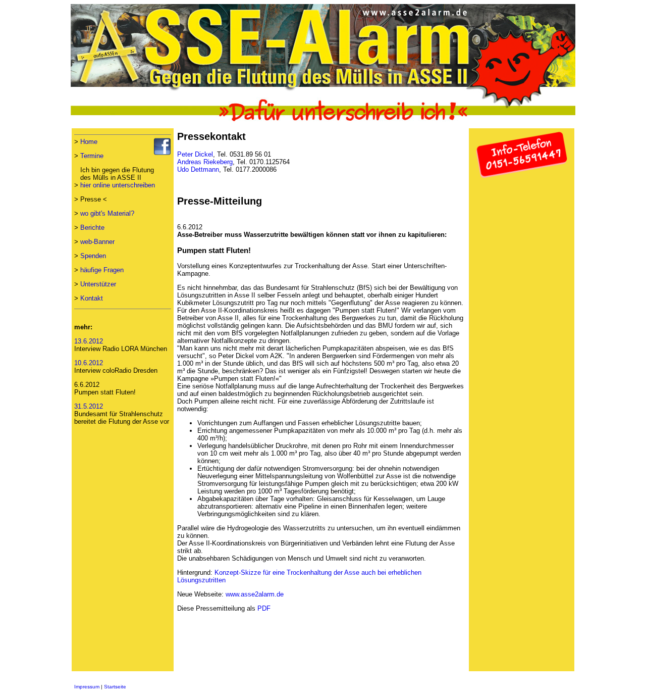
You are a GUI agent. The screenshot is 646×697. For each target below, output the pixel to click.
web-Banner (97, 241)
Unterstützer (98, 284)
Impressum (86, 686)
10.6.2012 (88, 363)
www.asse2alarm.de (255, 594)
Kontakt (91, 298)
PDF (264, 608)
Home (88, 141)
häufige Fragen (102, 270)
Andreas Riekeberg (205, 162)
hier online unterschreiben (117, 185)
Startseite (115, 686)
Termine (91, 156)
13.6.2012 (88, 341)
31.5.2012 (88, 406)
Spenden (93, 256)
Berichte (92, 227)
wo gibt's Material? (107, 213)
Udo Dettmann (198, 169)
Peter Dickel (195, 154)
